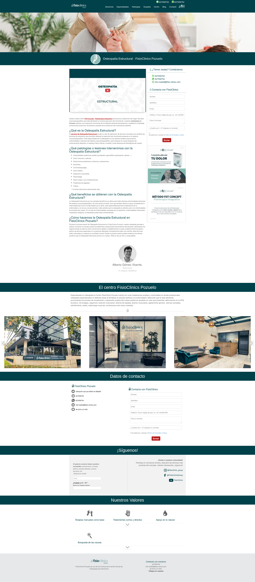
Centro (156, 6)
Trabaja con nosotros (156, 571)
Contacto (172, 6)
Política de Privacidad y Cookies (174, 135)
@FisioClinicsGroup (174, 475)
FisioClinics (178, 480)
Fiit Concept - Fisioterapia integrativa (98, 118)
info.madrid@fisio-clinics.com (167, 81)
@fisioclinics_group (175, 470)
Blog (164, 6)
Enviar (167, 140)
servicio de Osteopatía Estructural (84, 134)
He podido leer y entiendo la (166, 135)
